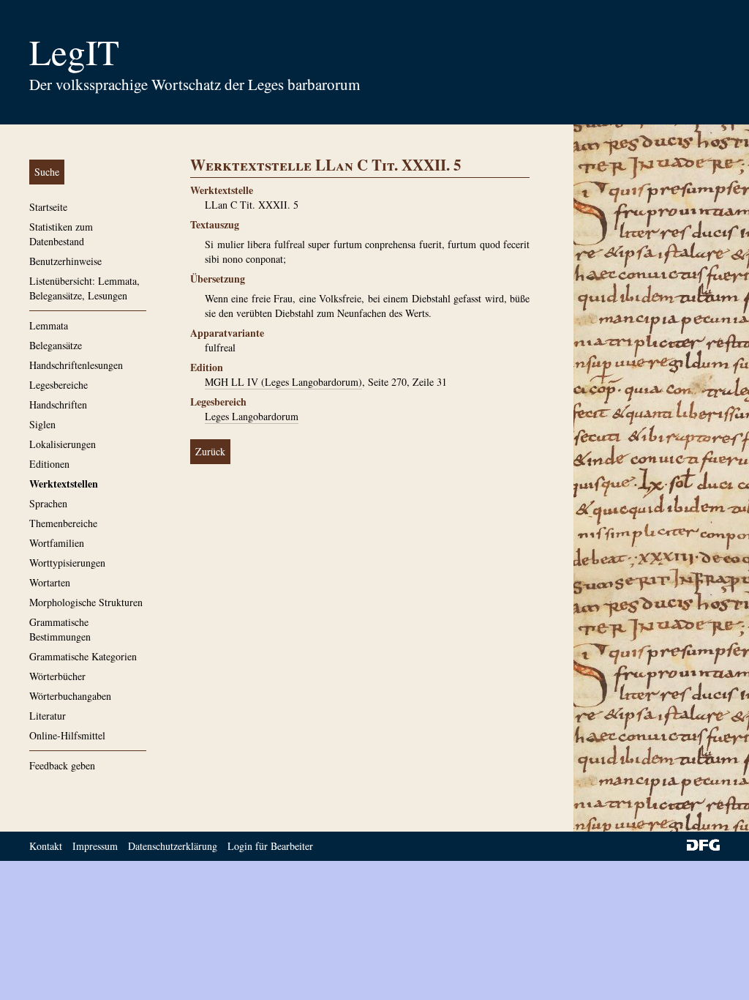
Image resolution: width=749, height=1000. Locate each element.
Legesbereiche (58, 385)
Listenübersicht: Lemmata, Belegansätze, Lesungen (84, 288)
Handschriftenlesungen (76, 365)
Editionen (49, 464)
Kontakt (45, 846)
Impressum (95, 846)
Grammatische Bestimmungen (60, 629)
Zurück (210, 451)
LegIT (74, 51)
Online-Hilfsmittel (67, 735)
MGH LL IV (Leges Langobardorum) (283, 382)
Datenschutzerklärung (172, 846)
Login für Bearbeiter (270, 846)
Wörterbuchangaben (70, 696)
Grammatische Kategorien (83, 656)
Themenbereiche (63, 523)
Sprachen (48, 503)
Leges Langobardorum (251, 416)
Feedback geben (62, 765)
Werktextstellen (63, 483)
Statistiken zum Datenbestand (61, 234)
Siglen (42, 424)
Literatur (47, 716)
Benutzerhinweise (65, 261)
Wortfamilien (56, 543)
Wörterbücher (57, 676)
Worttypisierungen (67, 563)
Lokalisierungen (62, 444)
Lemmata (48, 325)
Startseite (48, 207)
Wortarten (49, 582)
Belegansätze (55, 345)
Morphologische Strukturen (86, 602)
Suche (46, 172)
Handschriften (58, 404)
